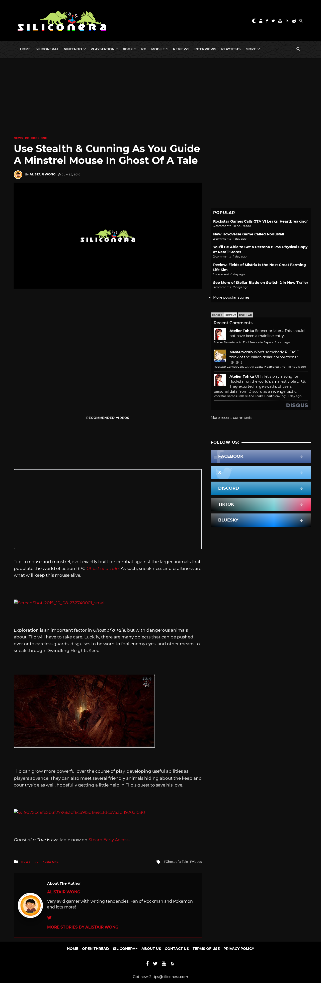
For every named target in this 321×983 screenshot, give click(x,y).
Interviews (205, 49)
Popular (245, 315)
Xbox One (39, 138)
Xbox (128, 49)
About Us (151, 948)
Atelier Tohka (241, 331)
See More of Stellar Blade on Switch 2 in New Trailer (260, 282)
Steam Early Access (109, 839)
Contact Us (177, 948)
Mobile (158, 49)
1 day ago (294, 396)
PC (143, 49)
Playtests (230, 49)
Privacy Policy (238, 948)
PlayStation (102, 49)
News (18, 138)
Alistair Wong (42, 174)
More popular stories (231, 297)
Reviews (181, 49)
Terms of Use (206, 948)
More (251, 49)
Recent (230, 315)
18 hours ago (297, 366)
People (217, 315)
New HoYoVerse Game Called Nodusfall (248, 234)
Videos (197, 862)
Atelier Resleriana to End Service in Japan (243, 342)
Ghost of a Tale (177, 862)
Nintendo (73, 49)
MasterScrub (241, 352)
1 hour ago (282, 342)
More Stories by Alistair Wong (82, 927)
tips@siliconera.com (170, 976)
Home (25, 49)
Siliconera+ (47, 49)
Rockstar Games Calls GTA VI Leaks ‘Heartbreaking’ (260, 221)
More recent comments (231, 417)
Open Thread (95, 948)
